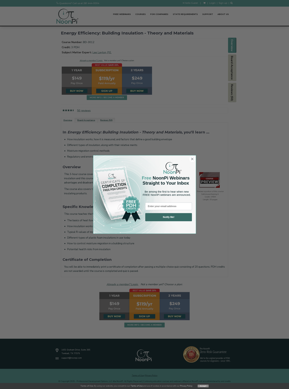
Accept (203, 386)
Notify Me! (168, 217)
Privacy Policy (186, 386)
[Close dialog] (192, 159)
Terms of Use (137, 386)
